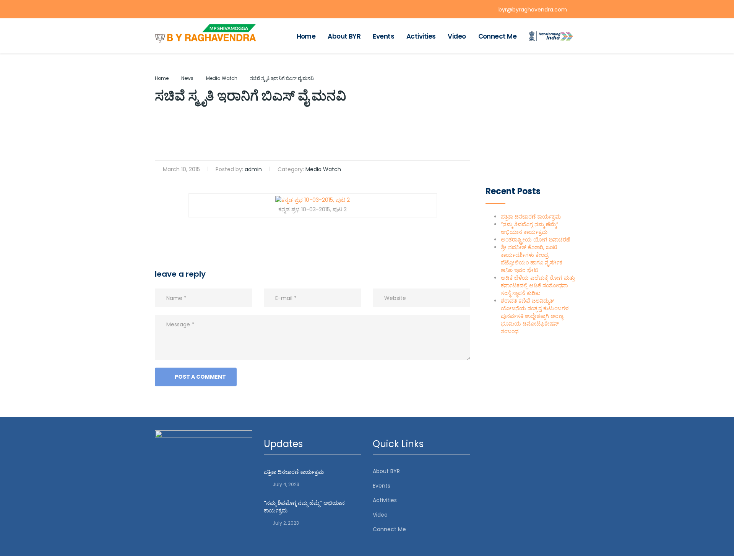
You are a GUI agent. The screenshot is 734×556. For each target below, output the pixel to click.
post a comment (200, 377)
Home (306, 36)
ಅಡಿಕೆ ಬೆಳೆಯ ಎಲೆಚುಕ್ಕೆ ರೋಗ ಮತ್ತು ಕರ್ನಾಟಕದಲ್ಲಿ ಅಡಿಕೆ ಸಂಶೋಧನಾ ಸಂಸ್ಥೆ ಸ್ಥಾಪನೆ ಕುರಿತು (538, 285)
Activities (420, 36)
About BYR (344, 36)
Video (457, 36)
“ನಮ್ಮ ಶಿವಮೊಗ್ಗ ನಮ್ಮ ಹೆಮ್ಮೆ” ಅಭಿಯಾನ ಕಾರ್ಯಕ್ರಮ (529, 228)
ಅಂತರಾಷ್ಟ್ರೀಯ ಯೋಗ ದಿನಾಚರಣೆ (535, 239)
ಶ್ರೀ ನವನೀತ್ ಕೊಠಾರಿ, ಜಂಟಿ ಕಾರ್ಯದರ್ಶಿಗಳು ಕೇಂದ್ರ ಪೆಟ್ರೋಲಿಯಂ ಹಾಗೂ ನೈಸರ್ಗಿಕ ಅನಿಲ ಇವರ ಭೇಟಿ (531, 258)
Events (383, 36)
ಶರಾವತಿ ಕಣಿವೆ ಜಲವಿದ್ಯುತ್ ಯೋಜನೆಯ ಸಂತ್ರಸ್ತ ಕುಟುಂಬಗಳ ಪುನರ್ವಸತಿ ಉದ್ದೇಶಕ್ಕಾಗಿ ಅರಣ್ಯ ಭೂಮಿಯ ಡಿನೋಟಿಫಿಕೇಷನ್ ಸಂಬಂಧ (534, 316)
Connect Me (497, 36)
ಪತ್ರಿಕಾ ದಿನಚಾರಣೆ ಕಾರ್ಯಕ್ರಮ (531, 216)
